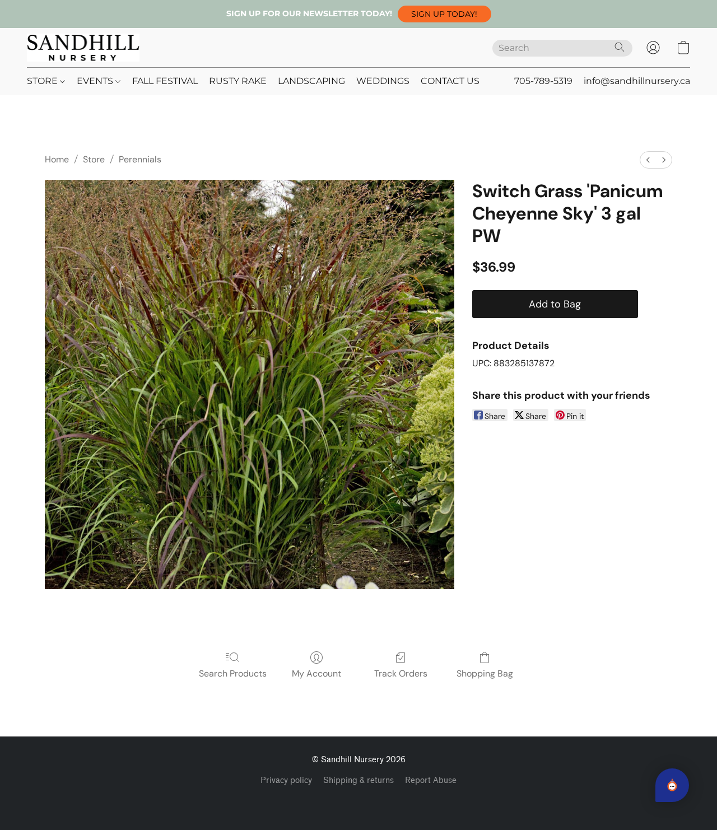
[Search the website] (619, 47)
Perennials (140, 159)
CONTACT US (450, 81)
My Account (316, 673)
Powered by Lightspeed (359, 800)
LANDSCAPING (311, 81)
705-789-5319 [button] (543, 81)
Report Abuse (431, 780)
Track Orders (400, 673)
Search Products (233, 673)
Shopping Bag (485, 673)
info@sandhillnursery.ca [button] (637, 81)
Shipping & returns (358, 780)
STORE (43, 81)
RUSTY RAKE (238, 81)
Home (57, 159)
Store (94, 159)
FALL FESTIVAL (165, 81)
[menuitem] (648, 160)
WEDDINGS (382, 81)
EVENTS (96, 81)
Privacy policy (286, 780)
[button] (444, 14)
